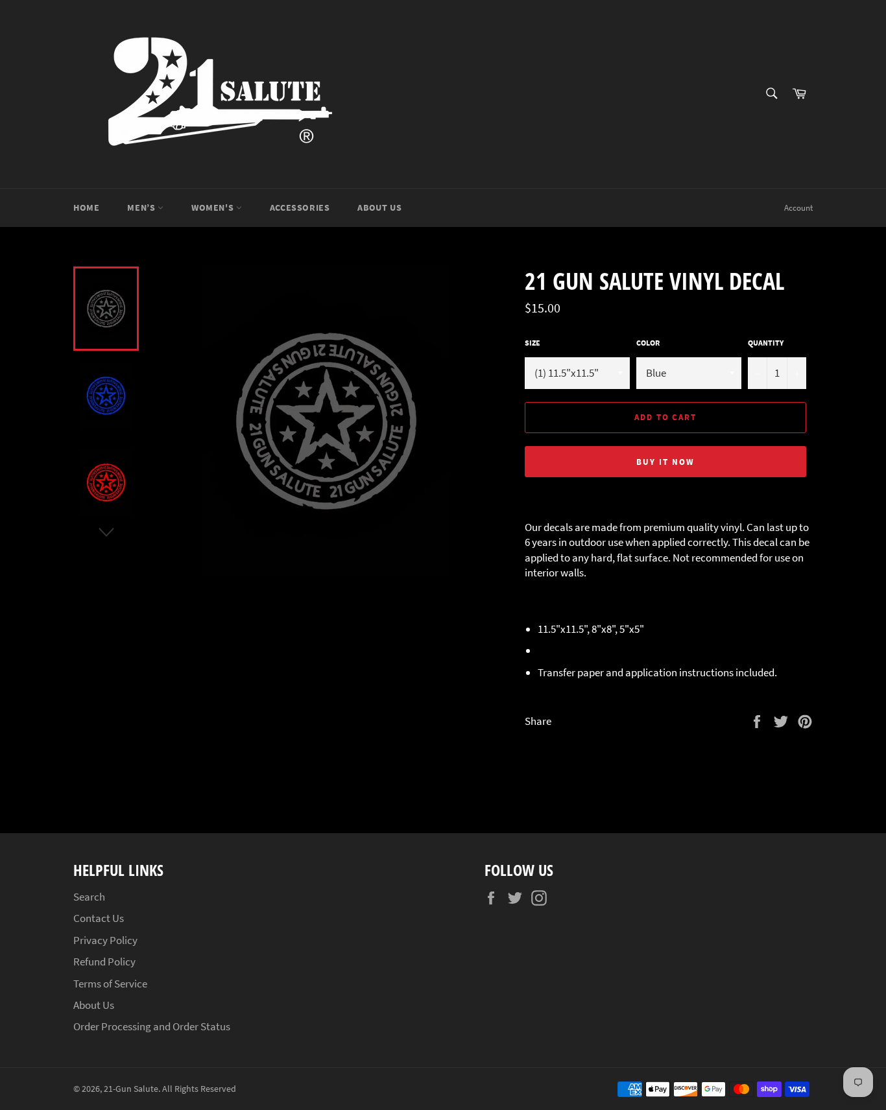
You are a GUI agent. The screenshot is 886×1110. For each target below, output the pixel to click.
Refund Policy (104, 961)
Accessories (300, 207)
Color (648, 343)
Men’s (142, 207)
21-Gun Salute (131, 1088)
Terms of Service (110, 983)
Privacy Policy (105, 940)
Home (86, 207)
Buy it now (665, 461)
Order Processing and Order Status (151, 1026)
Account (798, 207)
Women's (213, 207)
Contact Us (98, 918)
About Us (379, 207)
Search (89, 897)
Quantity (766, 343)
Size (532, 343)
